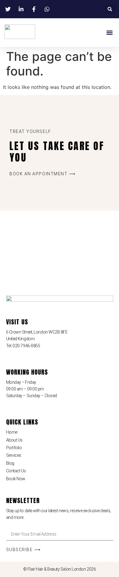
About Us (14, 440)
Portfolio (14, 447)
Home (11, 432)
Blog (10, 463)
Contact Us (16, 470)
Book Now (15, 478)
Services (13, 455)
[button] (109, 9)
